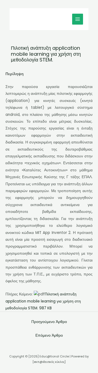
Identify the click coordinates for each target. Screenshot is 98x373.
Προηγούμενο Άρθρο (49, 321)
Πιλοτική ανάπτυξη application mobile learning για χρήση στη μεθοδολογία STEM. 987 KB (43, 301)
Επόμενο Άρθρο (49, 335)
